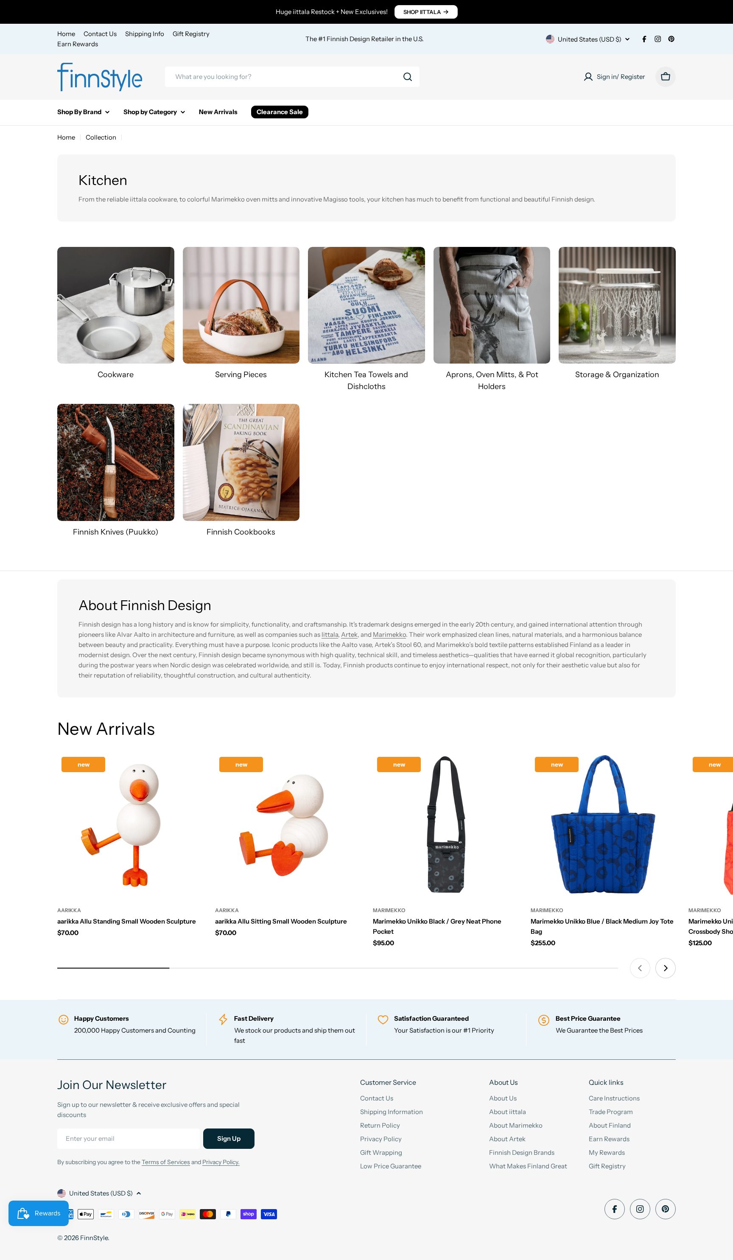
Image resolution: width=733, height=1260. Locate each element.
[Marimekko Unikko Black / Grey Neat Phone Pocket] (445, 825)
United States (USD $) (589, 39)
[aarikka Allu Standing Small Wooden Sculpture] (129, 825)
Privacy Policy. (221, 1162)
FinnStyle (94, 1238)
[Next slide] (665, 968)
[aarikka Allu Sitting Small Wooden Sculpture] (287, 825)
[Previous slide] (640, 968)
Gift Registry (191, 34)
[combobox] (292, 77)
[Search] (408, 77)
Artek (349, 634)
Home (66, 34)
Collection (101, 137)
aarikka (69, 910)
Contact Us (100, 34)
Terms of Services (166, 1162)
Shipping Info (144, 34)
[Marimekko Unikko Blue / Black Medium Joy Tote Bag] (603, 825)
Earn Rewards (77, 44)
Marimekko (389, 634)
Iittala (330, 634)
